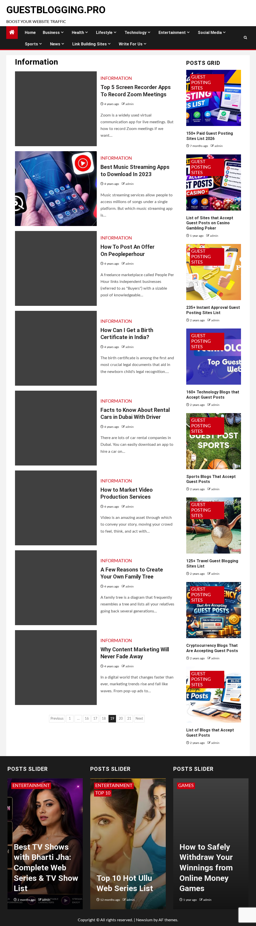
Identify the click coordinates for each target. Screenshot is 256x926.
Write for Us (130, 44)
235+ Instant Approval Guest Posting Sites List (213, 310)
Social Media (210, 32)
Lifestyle (104, 32)
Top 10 (102, 793)
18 (104, 718)
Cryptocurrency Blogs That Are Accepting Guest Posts (212, 648)
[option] (45, 846)
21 (129, 718)
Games (186, 786)
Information (116, 78)
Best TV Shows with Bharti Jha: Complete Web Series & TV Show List (46, 867)
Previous (57, 718)
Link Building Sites (89, 44)
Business (51, 32)
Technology (135, 32)
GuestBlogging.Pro (56, 10)
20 (121, 718)
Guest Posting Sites (201, 83)
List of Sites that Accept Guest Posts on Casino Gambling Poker (209, 223)
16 (87, 718)
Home (30, 32)
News (55, 44)
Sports (31, 44)
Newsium (144, 920)
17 (95, 718)
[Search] (245, 38)
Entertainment (172, 32)
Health (78, 32)
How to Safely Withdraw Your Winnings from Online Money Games (206, 867)
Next (139, 718)
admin (130, 104)
